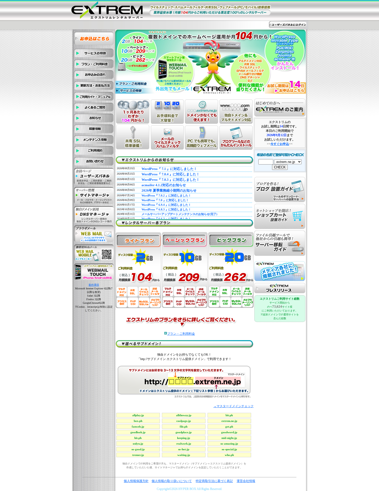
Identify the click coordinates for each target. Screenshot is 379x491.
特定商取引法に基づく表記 (214, 481)
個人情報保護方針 (136, 481)
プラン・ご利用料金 (181, 333)
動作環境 (94, 284)
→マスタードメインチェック (233, 406)
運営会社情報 (246, 481)
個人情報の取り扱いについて (172, 481)
